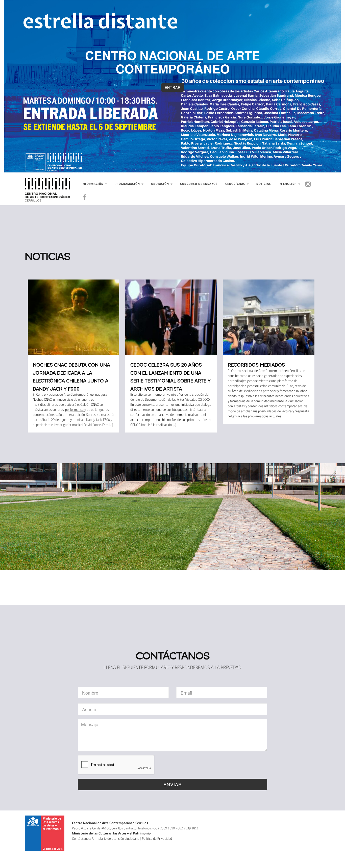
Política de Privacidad (157, 839)
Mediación (160, 184)
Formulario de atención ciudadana (115, 839)
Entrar (173, 87)
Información (93, 184)
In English (288, 184)
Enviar (172, 784)
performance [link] (74, 410)
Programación (128, 184)
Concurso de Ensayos (199, 184)
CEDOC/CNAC (235, 184)
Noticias (263, 184)
